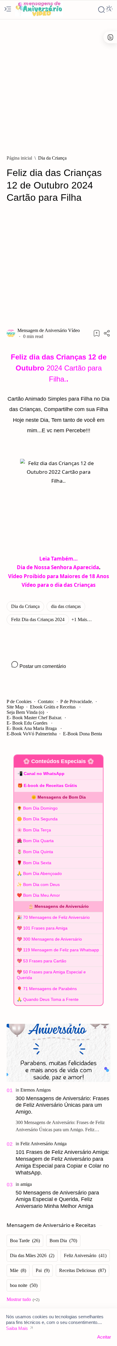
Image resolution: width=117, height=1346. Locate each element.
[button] (81, 620)
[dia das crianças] (65, 606)
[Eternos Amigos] (35, 1090)
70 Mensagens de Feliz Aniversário (56, 917)
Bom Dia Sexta (37, 862)
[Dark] (109, 9)
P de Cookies (19, 701)
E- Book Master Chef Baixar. (34, 717)
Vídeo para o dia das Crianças (59, 584)
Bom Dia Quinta (38, 851)
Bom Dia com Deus (41, 884)
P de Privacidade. (76, 701)
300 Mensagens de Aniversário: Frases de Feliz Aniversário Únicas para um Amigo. (62, 1105)
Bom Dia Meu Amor (41, 895)
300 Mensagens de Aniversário (52, 939)
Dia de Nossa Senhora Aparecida (58, 567)
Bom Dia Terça (37, 830)
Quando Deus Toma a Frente (51, 999)
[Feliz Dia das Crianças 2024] (38, 619)
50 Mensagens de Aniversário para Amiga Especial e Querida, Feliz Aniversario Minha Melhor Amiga (57, 1199)
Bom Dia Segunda (40, 818)
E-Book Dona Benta (82, 733)
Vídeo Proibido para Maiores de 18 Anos (58, 576)
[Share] (106, 333)
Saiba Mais (17, 1328)
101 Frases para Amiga (45, 928)
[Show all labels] (23, 1299)
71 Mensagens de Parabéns (50, 988)
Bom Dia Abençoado (42, 873)
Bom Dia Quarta (38, 840)
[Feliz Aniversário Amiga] (43, 1143)
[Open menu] (7, 9)
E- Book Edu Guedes (28, 723)
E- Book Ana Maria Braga (32, 728)
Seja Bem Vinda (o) (25, 712)
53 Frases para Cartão (44, 960)
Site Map (15, 706)
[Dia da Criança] (25, 606)
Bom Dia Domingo (40, 808)
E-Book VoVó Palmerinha (32, 733)
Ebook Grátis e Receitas (53, 706)
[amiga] (26, 1184)
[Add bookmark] (96, 333)
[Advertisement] (58, 84)
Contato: (46, 701)
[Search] (101, 9)
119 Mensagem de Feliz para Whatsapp (61, 949)
